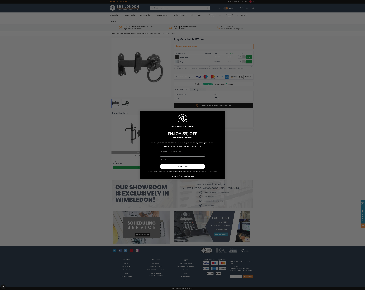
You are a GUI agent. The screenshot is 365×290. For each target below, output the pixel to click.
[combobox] (182, 152)
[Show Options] (203, 152)
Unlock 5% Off (182, 166)
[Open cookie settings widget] (3, 286)
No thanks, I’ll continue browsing (182, 176)
